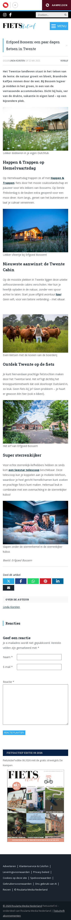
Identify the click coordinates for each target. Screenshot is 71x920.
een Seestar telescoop (24, 470)
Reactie (8, 682)
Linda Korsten (11, 607)
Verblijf (64, 60)
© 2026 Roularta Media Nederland (22, 906)
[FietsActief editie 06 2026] (35, 806)
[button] (56, 5)
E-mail (8, 667)
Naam (8, 657)
